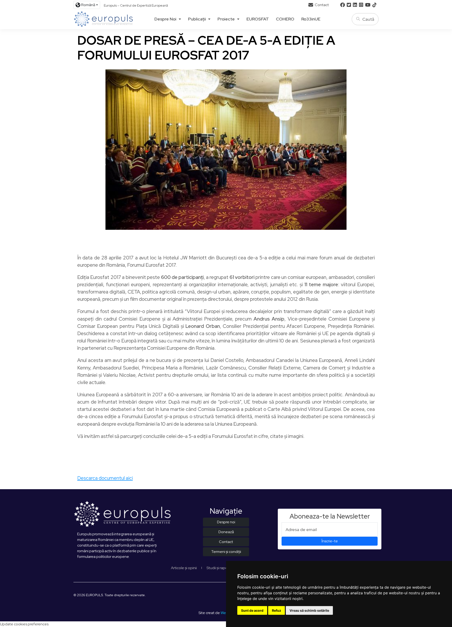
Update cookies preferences (24, 624)
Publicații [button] (197, 19)
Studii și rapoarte (220, 567)
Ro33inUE (310, 19)
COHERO (285, 19)
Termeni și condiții (226, 551)
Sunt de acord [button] (252, 610)
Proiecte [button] (226, 19)
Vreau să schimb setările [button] (309, 610)
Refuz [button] (276, 610)
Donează (226, 531)
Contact (321, 4)
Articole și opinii (184, 567)
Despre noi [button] (165, 19)
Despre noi (226, 522)
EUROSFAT (257, 19)
